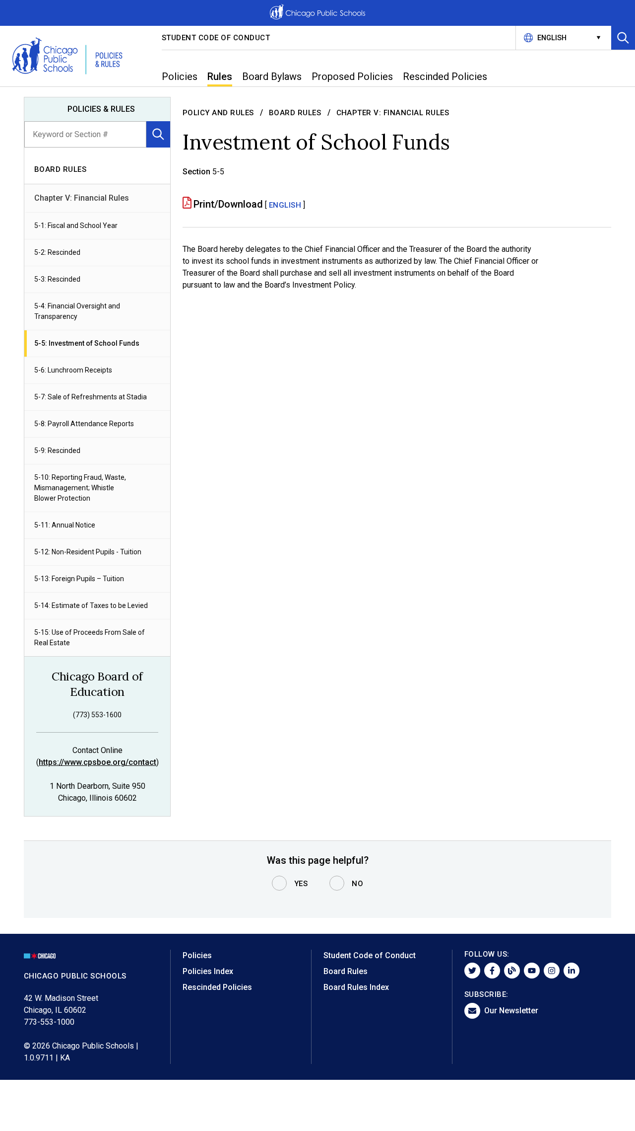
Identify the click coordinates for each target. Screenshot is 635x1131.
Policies (197, 955)
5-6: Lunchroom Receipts (73, 370)
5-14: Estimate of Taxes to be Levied (91, 605)
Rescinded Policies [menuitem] (445, 76)
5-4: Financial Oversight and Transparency (77, 311)
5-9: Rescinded (57, 450)
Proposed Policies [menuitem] (352, 76)
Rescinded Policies (217, 987)
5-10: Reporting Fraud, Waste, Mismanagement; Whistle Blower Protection (80, 487)
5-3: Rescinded (57, 279)
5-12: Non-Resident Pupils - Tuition (87, 552)
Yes (301, 883)
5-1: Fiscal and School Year (76, 225)
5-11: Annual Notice (64, 525)
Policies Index (208, 971)
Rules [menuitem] (219, 76)
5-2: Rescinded (57, 252)
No (357, 883)
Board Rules (295, 112)
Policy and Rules (218, 112)
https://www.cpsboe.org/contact (97, 762)
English (285, 205)
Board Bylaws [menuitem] (272, 76)
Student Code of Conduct (216, 37)
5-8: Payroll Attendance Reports (84, 424)
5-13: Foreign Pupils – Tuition (79, 579)
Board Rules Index (356, 987)
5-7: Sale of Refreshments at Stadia (90, 397)
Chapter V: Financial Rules (81, 198)
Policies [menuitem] (179, 76)
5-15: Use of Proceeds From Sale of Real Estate (89, 637)
